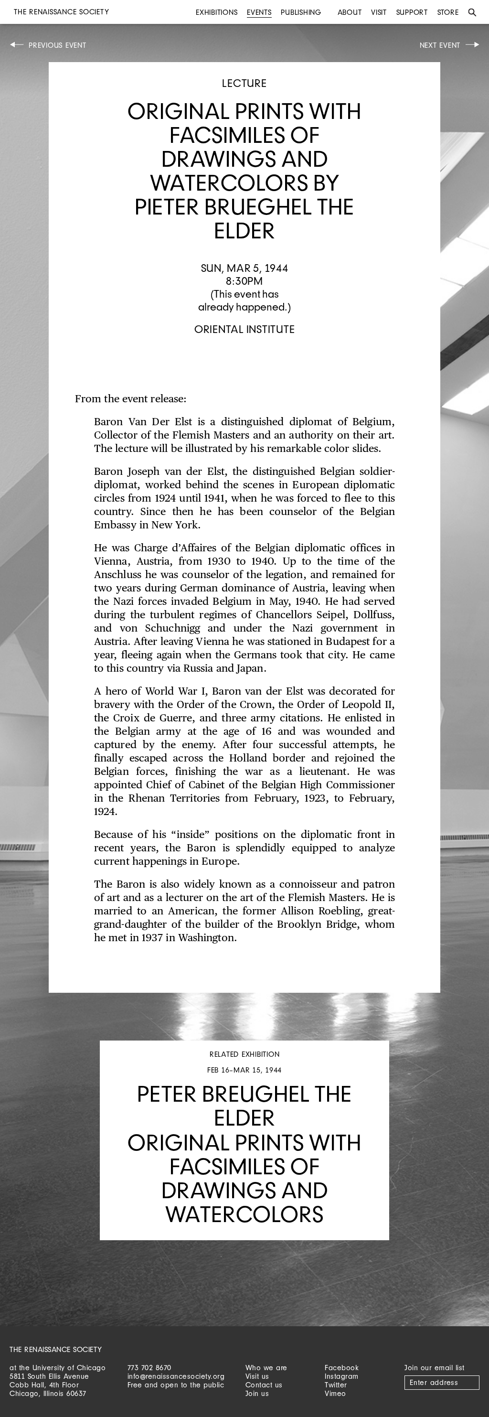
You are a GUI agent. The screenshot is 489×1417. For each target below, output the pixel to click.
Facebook (342, 1367)
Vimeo (335, 1393)
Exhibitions (216, 12)
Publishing (301, 12)
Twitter (336, 1384)
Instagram (342, 1376)
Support (412, 12)
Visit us (257, 1376)
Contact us (264, 1384)
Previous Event (57, 45)
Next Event (440, 45)
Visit (379, 12)
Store (448, 12)
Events (259, 12)
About (350, 12)
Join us (257, 1393)
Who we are (266, 1367)
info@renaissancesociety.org (176, 1376)
